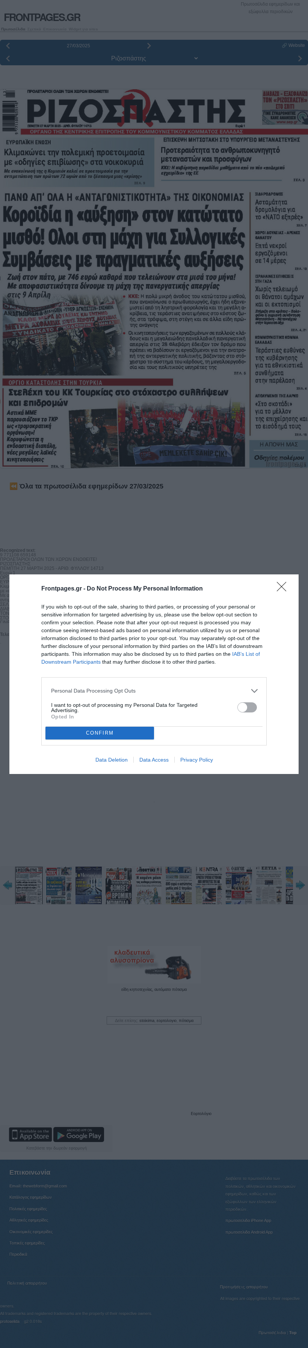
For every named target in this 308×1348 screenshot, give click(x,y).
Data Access (154, 760)
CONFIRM (100, 733)
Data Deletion (111, 760)
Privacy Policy (196, 760)
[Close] (284, 589)
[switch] (247, 707)
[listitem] (154, 691)
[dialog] (154, 674)
